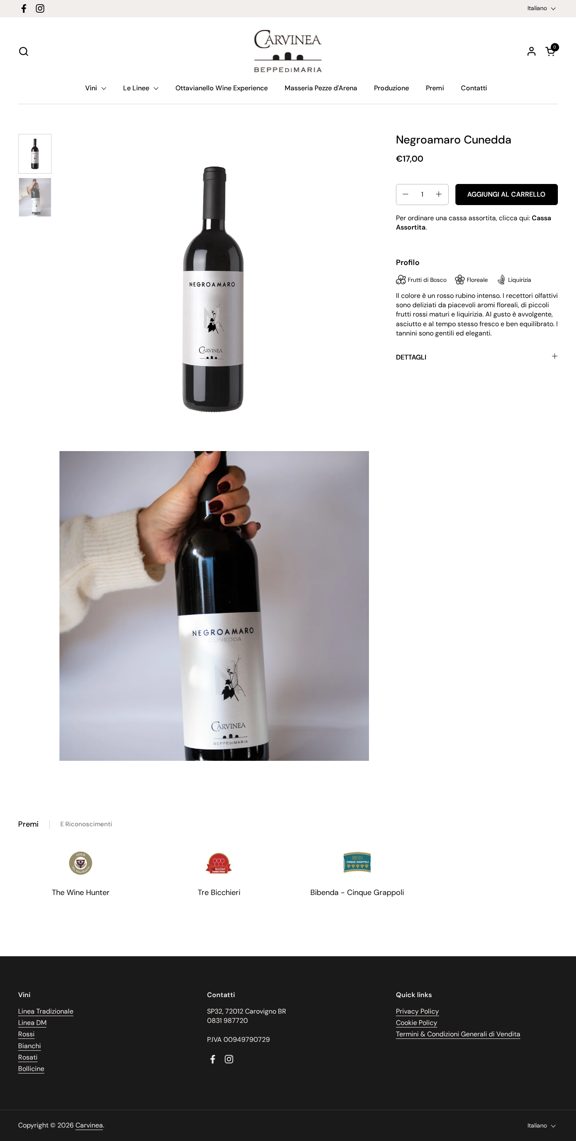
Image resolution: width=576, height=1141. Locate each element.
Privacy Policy (417, 1011)
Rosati (28, 1057)
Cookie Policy (416, 1022)
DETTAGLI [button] (411, 356)
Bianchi (29, 1045)
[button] (23, 51)
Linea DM (32, 1022)
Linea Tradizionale (45, 1011)
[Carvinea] (287, 51)
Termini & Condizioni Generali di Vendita (458, 1034)
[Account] (531, 51)
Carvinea (89, 1125)
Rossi (26, 1034)
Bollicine (31, 1068)
